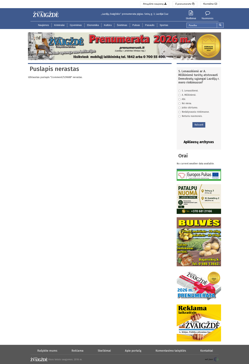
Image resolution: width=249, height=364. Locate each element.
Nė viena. (187, 103)
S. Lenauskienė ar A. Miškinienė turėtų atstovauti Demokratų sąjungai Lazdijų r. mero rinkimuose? (198, 76)
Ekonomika (93, 25)
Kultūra (108, 25)
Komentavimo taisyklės (170, 350)
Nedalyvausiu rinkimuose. (195, 111)
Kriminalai (59, 25)
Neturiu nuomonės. (192, 116)
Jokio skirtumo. (190, 107)
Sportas (164, 25)
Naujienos (43, 25)
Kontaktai (206, 350)
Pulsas (136, 25)
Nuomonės (207, 18)
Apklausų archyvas (199, 142)
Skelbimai (191, 18)
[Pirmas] (47, 13)
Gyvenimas (76, 25)
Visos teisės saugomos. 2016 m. (65, 359)
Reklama (77, 350)
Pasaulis (149, 25)
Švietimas (122, 25)
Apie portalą (133, 350)
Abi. (184, 99)
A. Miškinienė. (189, 94)
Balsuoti (198, 124)
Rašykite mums (47, 350)
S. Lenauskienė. (190, 90)
